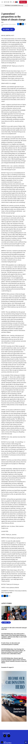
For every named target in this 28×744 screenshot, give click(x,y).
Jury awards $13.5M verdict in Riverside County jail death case (14, 628)
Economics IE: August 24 (7, 667)
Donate (24, 2)
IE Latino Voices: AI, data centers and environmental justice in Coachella (10, 643)
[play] (2, 742)
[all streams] (26, 742)
